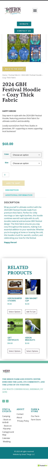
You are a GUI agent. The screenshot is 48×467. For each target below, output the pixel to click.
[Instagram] (7, 401)
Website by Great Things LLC (24, 454)
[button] (35, 10)
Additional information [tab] (18, 195)
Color (6, 154)
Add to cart (13, 183)
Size (6, 162)
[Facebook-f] (3, 401)
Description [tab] (12, 190)
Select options (15, 311)
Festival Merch (14, 75)
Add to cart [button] (31, 311)
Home (4, 75)
